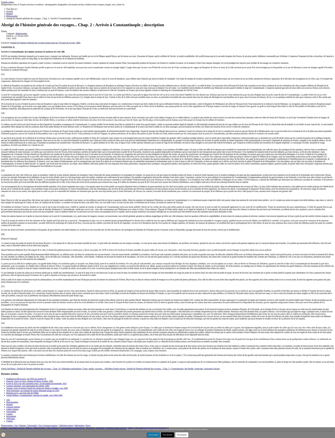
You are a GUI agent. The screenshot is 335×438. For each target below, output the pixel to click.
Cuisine (9, 414)
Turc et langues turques (47, 425)
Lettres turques (12, 409)
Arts (8, 400)
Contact (9, 421)
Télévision (10, 419)
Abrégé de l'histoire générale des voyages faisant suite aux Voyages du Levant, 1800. (45, 43)
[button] (3, 435)
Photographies (12, 402)
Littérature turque (66, 425)
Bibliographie (21, 34)
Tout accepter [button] (153, 435)
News (88, 425)
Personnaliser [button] (182, 435)
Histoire (9, 404)
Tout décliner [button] (167, 435)
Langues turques (13, 407)
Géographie (11, 411)
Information (11, 416)
